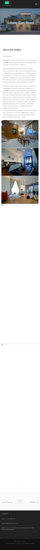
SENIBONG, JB (34, 502)
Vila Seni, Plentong (6, 502)
